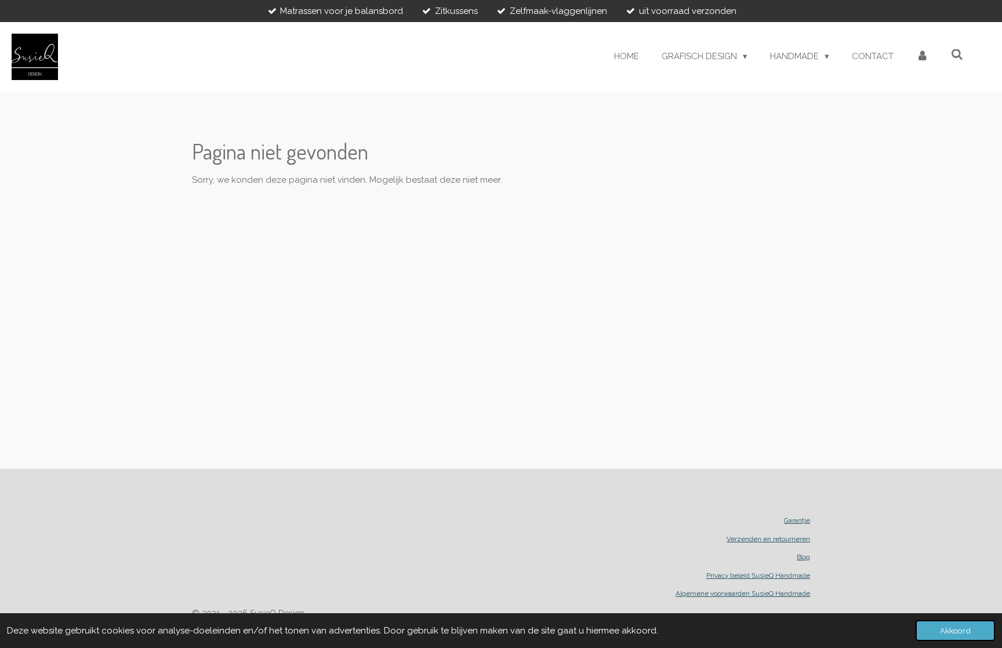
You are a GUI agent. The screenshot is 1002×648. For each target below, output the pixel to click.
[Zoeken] (957, 55)
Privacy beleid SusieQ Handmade (758, 575)
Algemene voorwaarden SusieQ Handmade (743, 593)
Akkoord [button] (955, 630)
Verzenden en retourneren (768, 539)
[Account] (922, 56)
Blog (803, 557)
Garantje (797, 520)
